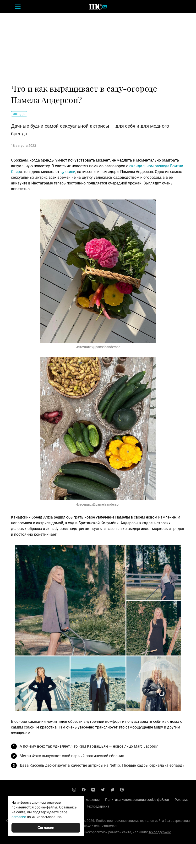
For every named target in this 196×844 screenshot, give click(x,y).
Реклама (182, 800)
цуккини (67, 171)
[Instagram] (74, 790)
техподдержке (160, 832)
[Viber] (112, 790)
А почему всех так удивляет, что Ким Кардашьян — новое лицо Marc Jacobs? (89, 746)
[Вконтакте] (93, 790)
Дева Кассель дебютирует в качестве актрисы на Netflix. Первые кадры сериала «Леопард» (102, 765)
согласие (18, 817)
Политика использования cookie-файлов (137, 800)
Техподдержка (98, 806)
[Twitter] (103, 790)
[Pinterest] (122, 790)
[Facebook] (84, 790)
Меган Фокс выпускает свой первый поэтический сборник (72, 756)
